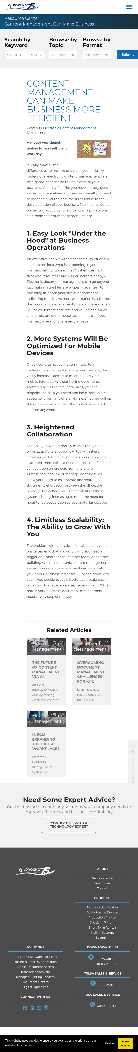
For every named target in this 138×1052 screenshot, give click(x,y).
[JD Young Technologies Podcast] (46, 1008)
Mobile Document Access (35, 967)
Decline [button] (109, 1043)
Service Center (102, 878)
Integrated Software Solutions (35, 957)
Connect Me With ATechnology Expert (69, 824)
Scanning (103, 937)
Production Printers (103, 917)
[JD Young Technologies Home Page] (22, 7)
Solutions (35, 947)
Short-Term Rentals (103, 927)
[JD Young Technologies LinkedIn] (32, 1008)
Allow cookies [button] (125, 1043)
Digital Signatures (35, 987)
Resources (102, 883)
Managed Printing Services (35, 977)
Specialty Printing (103, 922)
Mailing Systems (102, 932)
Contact (103, 888)
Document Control (35, 982)
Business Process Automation (35, 962)
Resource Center (21, 18)
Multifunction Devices (103, 907)
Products (102, 898)
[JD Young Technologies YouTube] (39, 1008)
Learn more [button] (24, 1045)
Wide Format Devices (102, 912)
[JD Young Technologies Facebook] (25, 1008)
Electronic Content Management (69, 128)
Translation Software (35, 972)
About (102, 869)
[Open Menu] (128, 7)
